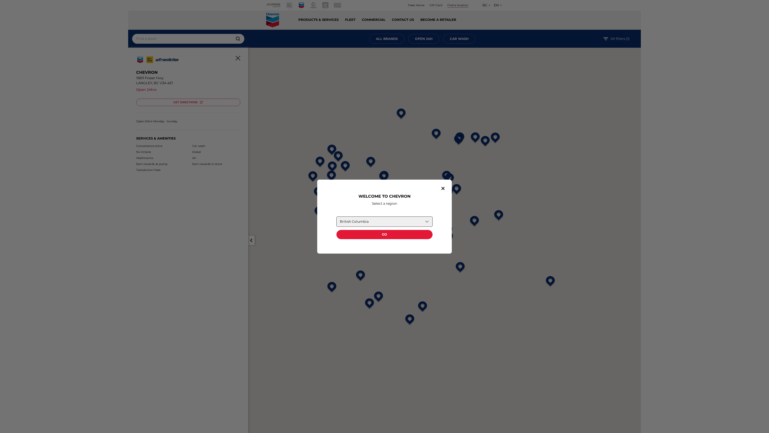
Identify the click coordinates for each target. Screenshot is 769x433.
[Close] (443, 188)
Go (384, 234)
